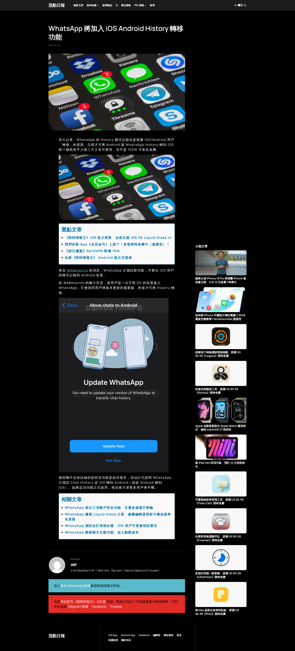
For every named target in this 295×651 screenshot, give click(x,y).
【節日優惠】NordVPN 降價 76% (92, 251)
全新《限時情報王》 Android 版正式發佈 (98, 257)
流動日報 (56, 5)
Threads (116, 606)
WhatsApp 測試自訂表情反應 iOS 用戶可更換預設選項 (111, 525)
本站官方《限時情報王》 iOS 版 (83, 601)
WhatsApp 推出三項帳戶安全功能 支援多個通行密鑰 (109, 507)
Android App (128, 635)
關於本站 (126, 640)
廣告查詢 (168, 635)
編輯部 (156, 635)
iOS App (112, 635)
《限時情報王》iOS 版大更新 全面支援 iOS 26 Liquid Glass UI (118, 237)
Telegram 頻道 (78, 606)
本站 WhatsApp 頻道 (75, 585)
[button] (240, 5)
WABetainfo (77, 270)
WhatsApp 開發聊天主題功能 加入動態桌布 (102, 532)
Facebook (99, 606)
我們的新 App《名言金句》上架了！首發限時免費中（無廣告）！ (117, 244)
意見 (179, 635)
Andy (74, 565)
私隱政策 (113, 640)
